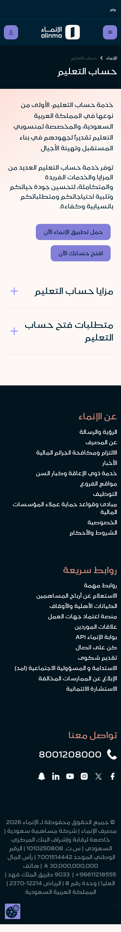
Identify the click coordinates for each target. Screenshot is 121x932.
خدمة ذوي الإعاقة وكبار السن (76, 473)
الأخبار (109, 463)
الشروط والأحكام (93, 533)
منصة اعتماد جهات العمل (82, 616)
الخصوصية (102, 522)
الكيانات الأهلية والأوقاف (83, 606)
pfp (113, 10)
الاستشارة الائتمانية (91, 689)
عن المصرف (101, 442)
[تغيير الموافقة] (12, 911)
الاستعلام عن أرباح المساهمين (76, 596)
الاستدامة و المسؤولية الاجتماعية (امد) (66, 668)
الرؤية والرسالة (98, 432)
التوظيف (105, 494)
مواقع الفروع (98, 484)
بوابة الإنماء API (96, 637)
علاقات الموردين (96, 627)
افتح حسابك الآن (80, 253)
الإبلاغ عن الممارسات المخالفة (77, 678)
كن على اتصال (96, 647)
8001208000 (70, 754)
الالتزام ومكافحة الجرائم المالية (76, 453)
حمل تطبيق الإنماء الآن (73, 232)
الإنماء (111, 58)
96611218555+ (95, 874)
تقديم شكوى (97, 658)
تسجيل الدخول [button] (11, 32)
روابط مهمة (100, 585)
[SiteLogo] (60, 32)
